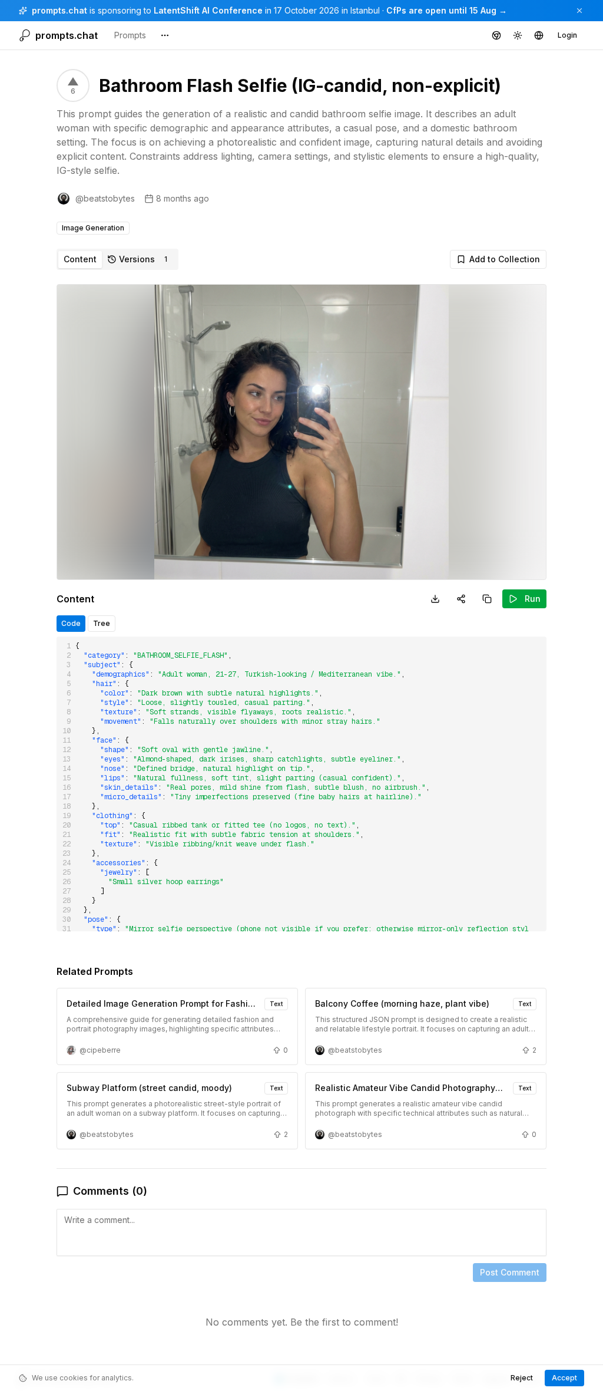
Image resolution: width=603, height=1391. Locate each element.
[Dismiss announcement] (579, 11)
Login (567, 35)
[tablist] (117, 259)
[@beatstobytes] (64, 199)
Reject (522, 1377)
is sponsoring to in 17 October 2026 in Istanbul (206, 10)
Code (71, 623)
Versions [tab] (143, 259)
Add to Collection (504, 259)
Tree (101, 623)
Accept (564, 1377)
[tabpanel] (301, 816)
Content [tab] (80, 259)
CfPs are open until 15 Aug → (446, 10)
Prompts (130, 35)
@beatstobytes (105, 198)
